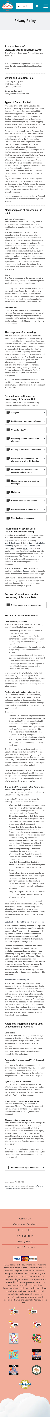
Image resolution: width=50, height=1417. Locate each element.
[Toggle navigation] (45, 6)
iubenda (7, 1186)
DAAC (12, 548)
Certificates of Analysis (25, 1224)
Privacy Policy (25, 1242)
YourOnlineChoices (12, 543)
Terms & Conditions (25, 1247)
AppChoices (24, 571)
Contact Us (25, 1219)
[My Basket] (37, 6)
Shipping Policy (25, 1236)
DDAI (25, 548)
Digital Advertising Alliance (33, 545)
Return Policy (25, 1230)
